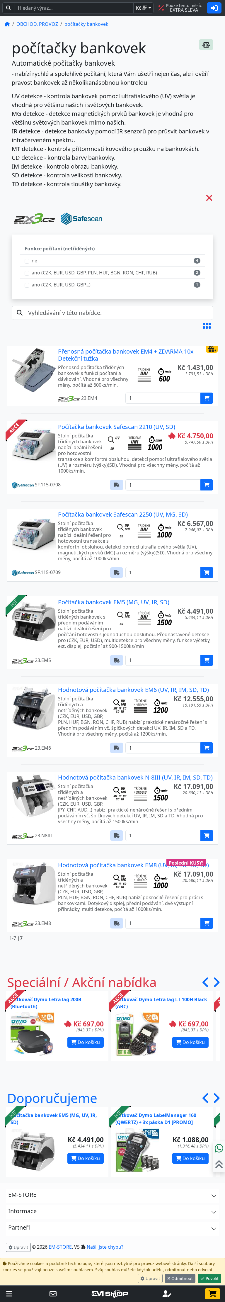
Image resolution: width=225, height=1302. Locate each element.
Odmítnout (181, 1278)
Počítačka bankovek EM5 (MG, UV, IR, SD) (113, 602)
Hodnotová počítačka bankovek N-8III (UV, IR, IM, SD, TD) (135, 777)
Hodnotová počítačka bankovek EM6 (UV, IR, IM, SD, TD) (133, 690)
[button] (207, 325)
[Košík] (212, 1293)
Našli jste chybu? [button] (105, 1247)
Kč (141, 8)
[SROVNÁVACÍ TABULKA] (206, 44)
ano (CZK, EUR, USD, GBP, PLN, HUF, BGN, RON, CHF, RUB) (94, 272)
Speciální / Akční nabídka (82, 982)
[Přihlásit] (214, 7)
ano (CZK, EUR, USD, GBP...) (61, 284)
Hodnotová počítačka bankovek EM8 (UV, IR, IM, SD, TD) (133, 865)
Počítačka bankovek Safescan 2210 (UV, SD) (116, 427)
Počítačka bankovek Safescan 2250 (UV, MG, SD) (123, 514)
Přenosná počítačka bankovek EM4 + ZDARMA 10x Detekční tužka (126, 354)
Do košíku (88, 1042)
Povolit (211, 1278)
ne (34, 260)
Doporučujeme (52, 1098)
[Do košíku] (206, 398)
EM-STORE (60, 1247)
